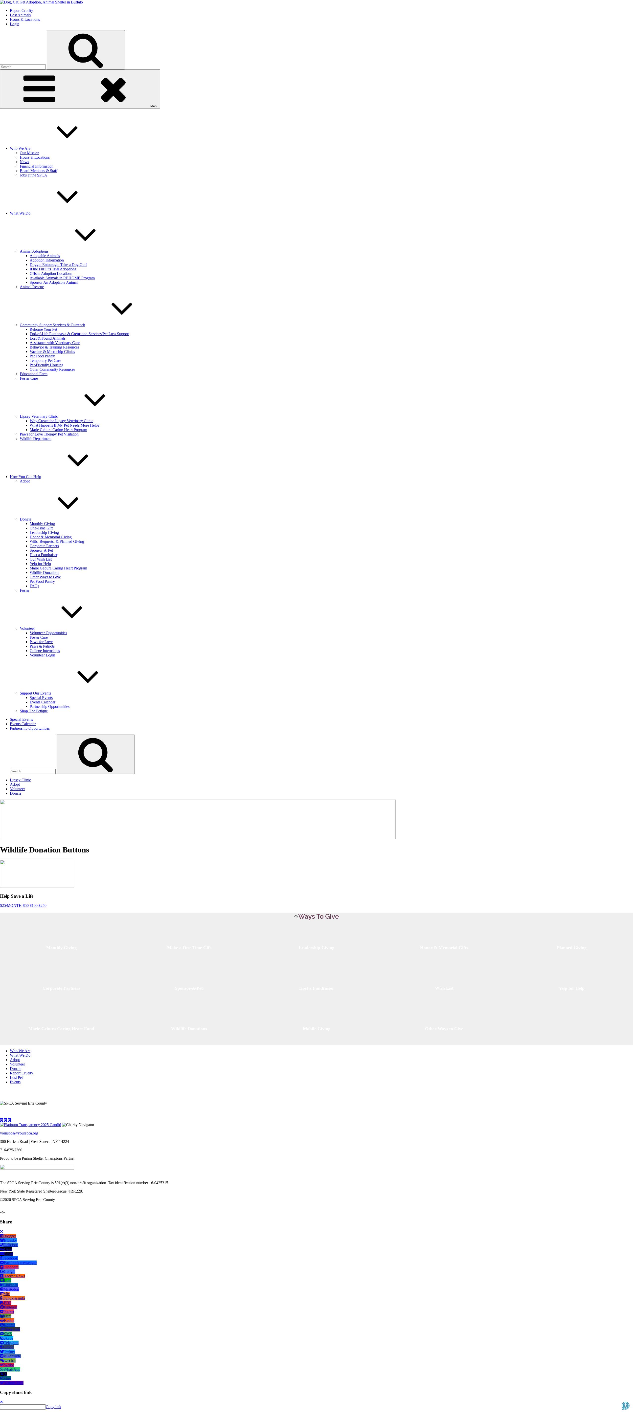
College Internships (45, 651)
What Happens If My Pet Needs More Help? (64, 425)
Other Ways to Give (45, 577)
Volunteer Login (42, 655)
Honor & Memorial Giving (51, 537)
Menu (154, 106)
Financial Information (36, 166)
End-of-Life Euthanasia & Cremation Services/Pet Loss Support (79, 334)
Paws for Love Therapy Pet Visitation (49, 434)
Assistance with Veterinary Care (55, 343)
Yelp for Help (40, 564)
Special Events (41, 698)
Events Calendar (42, 702)
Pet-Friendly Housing (46, 365)
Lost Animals (20, 15)
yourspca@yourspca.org (19, 1133)
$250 (42, 905)
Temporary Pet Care (45, 360)
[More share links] (15, 1208)
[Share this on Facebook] (1, 1208)
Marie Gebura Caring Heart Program (58, 430)
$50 (26, 905)
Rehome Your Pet (43, 329)
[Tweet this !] (5, 1208)
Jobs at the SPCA (33, 175)
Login (14, 24)
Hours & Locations (25, 19)
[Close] (1, 1231)
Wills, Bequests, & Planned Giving (57, 541)
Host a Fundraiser (43, 555)
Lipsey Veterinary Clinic (39, 416)
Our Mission (29, 153)
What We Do (20, 213)
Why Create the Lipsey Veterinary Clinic (61, 421)
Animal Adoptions (34, 251)
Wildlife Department (35, 438)
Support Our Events (35, 693)
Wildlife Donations (44, 572)
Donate (25, 519)
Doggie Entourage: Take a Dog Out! (58, 264)
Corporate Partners (44, 546)
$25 (11, 905)
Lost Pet (16, 1077)
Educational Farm (33, 374)
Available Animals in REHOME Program (62, 278)
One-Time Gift (41, 528)
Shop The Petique (34, 711)
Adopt (25, 481)
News (24, 162)
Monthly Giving (42, 524)
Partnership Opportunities (49, 706)
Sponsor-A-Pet (41, 550)
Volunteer (27, 628)
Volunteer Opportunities (48, 633)
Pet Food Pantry (42, 356)
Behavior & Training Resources (54, 347)
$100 (34, 905)
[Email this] (10, 1208)
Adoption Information (47, 260)
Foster (24, 590)
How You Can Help (25, 477)
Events (15, 1082)
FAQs (34, 586)
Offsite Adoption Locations (51, 273)
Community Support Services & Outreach (52, 325)
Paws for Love (41, 642)
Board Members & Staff (38, 171)
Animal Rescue (32, 287)
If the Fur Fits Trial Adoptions (53, 269)
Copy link (53, 1407)
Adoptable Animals (45, 256)
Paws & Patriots (42, 646)
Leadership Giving (44, 532)
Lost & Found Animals (48, 338)
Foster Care (29, 378)
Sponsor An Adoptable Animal (54, 282)
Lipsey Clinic (20, 780)
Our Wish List (41, 559)
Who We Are (20, 148)
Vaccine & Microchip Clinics (52, 351)
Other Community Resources (52, 369)
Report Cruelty (21, 10)
